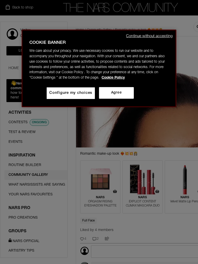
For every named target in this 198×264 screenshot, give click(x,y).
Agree (116, 93)
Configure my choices (70, 93)
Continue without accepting (149, 36)
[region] (99, 68)
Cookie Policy (113, 78)
